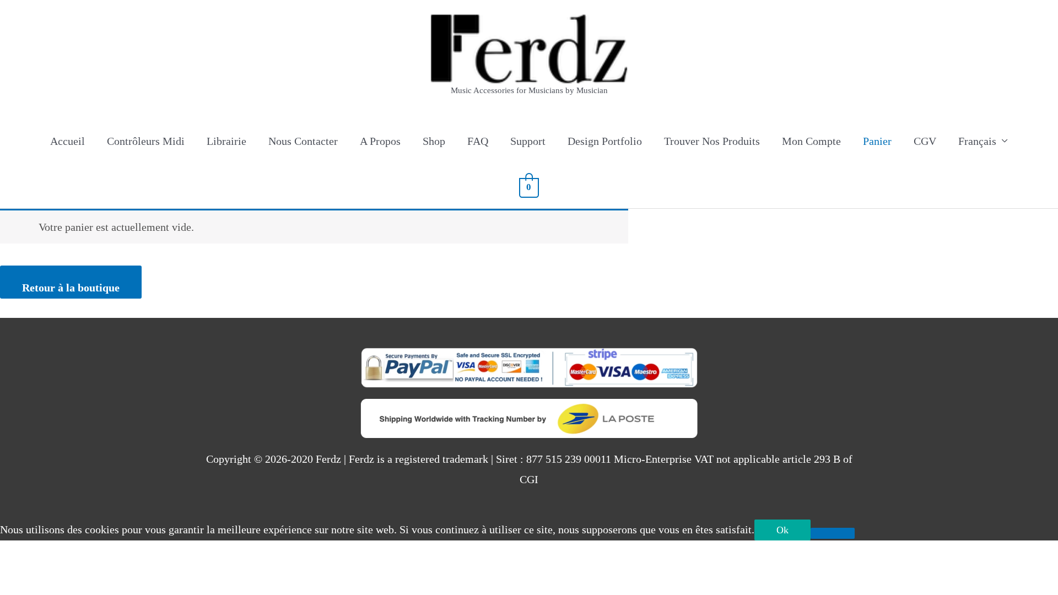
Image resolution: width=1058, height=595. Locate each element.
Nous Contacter (303, 141)
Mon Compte (811, 141)
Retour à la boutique (71, 288)
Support (528, 141)
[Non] (833, 533)
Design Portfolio (605, 141)
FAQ (477, 141)
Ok (782, 530)
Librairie (226, 141)
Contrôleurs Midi (146, 141)
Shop (434, 141)
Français (977, 141)
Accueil (67, 141)
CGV (925, 141)
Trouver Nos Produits (712, 141)
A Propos (380, 141)
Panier (877, 141)
